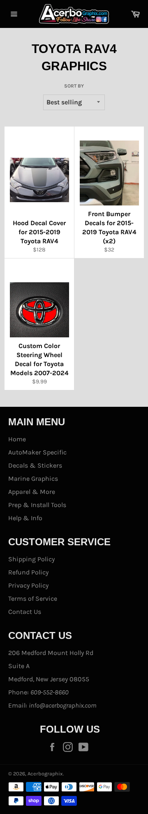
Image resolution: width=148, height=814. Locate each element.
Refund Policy (28, 572)
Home (17, 439)
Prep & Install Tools (37, 505)
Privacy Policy (28, 585)
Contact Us (24, 612)
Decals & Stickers (35, 465)
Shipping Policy (31, 559)
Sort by (74, 86)
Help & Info (25, 518)
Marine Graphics (33, 478)
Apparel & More (31, 492)
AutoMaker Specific (37, 452)
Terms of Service (32, 598)
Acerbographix (45, 773)
